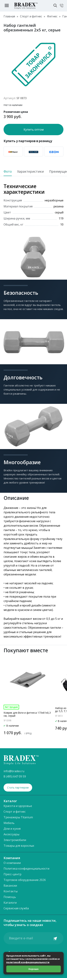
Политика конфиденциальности (26, 868)
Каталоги (10, 903)
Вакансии (10, 886)
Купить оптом (34, 129)
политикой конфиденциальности (27, 962)
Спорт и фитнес (15, 812)
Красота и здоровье (18, 806)
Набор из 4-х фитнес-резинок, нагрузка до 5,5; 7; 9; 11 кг (27, 709)
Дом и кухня (12, 829)
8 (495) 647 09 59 (15, 776)
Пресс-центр (12, 874)
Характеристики (30, 172)
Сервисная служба (16, 908)
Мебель (9, 823)
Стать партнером (18, 787)
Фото (8, 172)
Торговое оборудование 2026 (25, 880)
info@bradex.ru (14, 771)
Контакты (11, 891)
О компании (12, 863)
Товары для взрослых (19, 846)
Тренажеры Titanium (18, 817)
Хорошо (33, 969)
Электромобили (15, 840)
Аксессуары (11, 834)
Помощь (10, 897)
